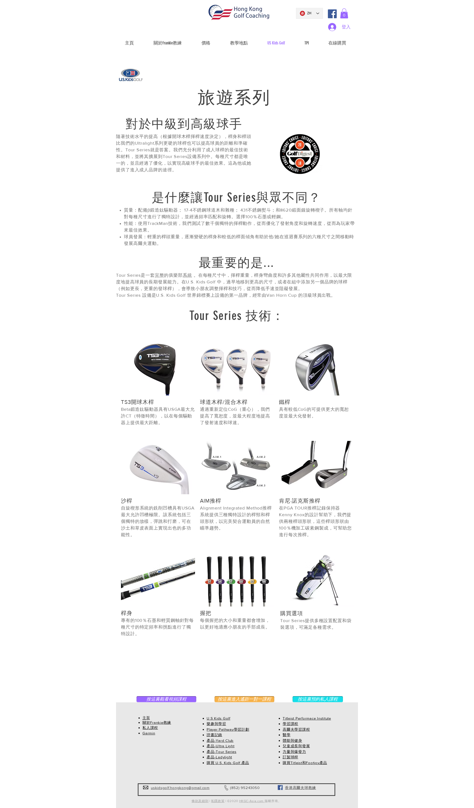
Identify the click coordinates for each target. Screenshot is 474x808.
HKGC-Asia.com (252, 801)
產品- (211, 740)
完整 (159, 275)
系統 (187, 275)
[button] (344, 13)
